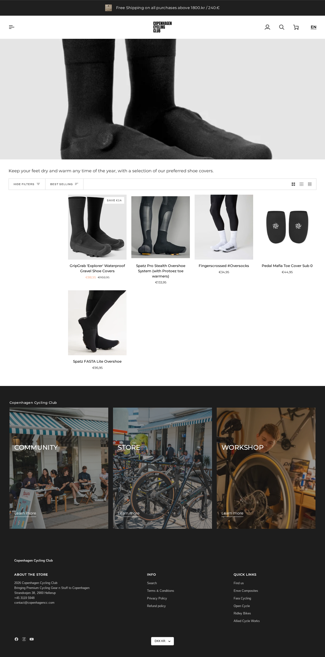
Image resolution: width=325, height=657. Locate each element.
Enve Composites (246, 591)
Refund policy (156, 606)
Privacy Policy (157, 598)
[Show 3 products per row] (301, 184)
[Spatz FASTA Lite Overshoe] (97, 322)
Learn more (25, 513)
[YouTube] (32, 639)
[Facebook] (16, 639)
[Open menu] (16, 27)
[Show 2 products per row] (293, 184)
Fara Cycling (242, 598)
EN (313, 27)
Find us (239, 583)
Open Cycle (242, 606)
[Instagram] (24, 639)
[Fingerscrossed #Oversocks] (224, 227)
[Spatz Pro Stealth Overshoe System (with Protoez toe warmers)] (160, 227)
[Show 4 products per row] (311, 184)
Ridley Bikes (242, 613)
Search (152, 583)
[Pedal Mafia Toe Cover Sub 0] (287, 227)
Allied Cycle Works (247, 621)
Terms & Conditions (160, 591)
